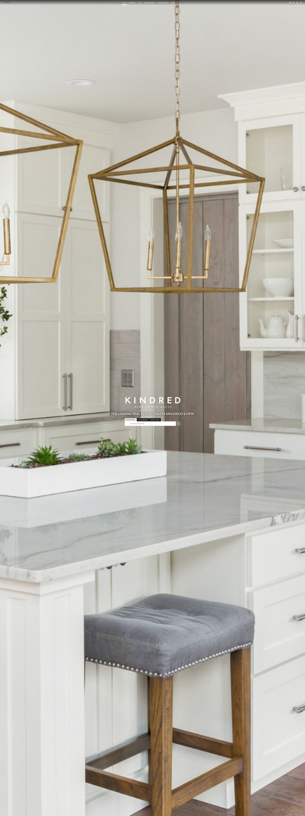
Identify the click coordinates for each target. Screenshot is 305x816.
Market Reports (163, 2)
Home (124, 2)
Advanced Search (149, 2)
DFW (139, 2)
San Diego (132, 2)
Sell (155, 419)
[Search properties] (178, 423)
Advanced (143, 419)
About (173, 2)
